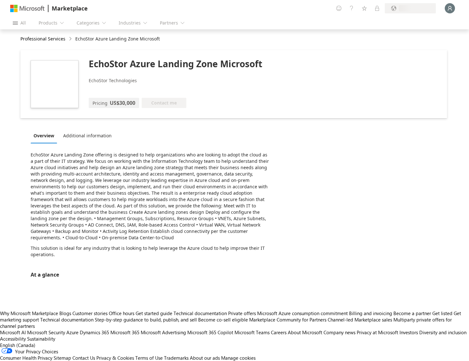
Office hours (121, 313)
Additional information (87, 136)
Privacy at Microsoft (377, 332)
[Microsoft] (27, 8)
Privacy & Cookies (115, 358)
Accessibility (13, 339)
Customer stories (90, 313)
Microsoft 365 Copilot (210, 332)
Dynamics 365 (94, 332)
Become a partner (412, 313)
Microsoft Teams (252, 332)
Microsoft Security (46, 332)
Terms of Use (149, 358)
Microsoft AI (13, 332)
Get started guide (154, 313)
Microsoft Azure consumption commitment (303, 313)
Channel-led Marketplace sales (360, 319)
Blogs (65, 313)
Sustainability (41, 339)
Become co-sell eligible (223, 319)
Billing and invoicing (370, 313)
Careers (279, 332)
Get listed (442, 313)
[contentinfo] (71, 39)
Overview (44, 136)
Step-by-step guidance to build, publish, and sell (146, 319)
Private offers (242, 313)
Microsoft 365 (124, 332)
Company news (339, 332)
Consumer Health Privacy (26, 358)
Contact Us (83, 358)
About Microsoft (305, 332)
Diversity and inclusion (442, 332)
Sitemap (62, 358)
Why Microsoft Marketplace (29, 313)
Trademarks (176, 358)
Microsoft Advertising (163, 332)
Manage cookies (238, 358)
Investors (408, 332)
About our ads (205, 358)
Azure (72, 332)
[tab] (45, 135)
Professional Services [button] (42, 39)
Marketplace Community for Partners (287, 319)
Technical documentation (200, 313)
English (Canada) (17, 345)
